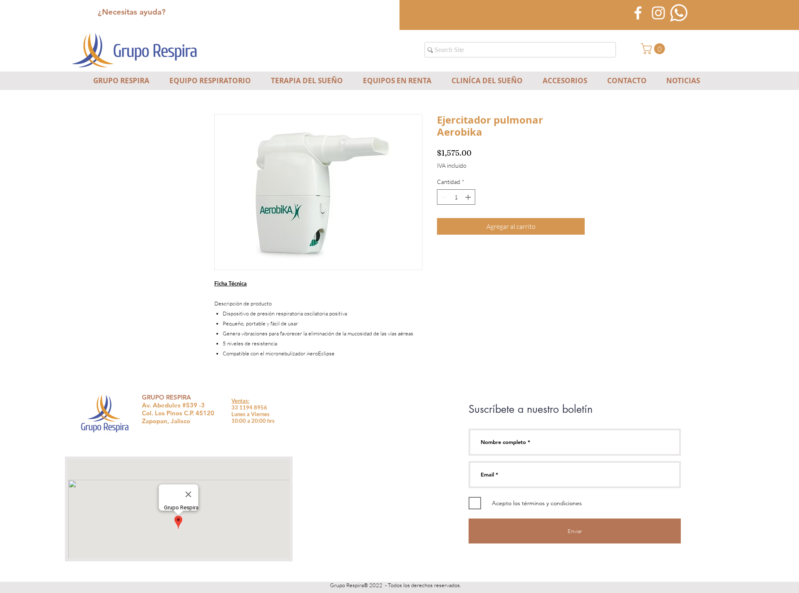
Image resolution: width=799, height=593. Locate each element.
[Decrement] (443, 197)
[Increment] (469, 197)
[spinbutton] (456, 197)
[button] (654, 48)
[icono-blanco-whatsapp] (678, 13)
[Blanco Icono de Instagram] (658, 13)
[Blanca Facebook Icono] (638, 13)
